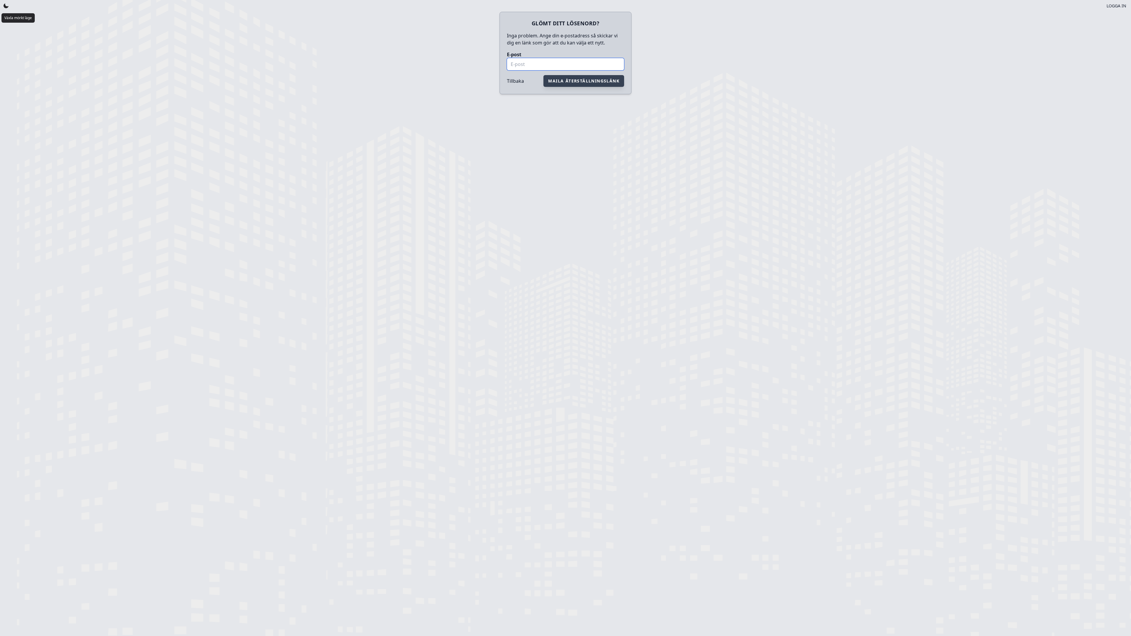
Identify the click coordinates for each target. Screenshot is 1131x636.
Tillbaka (515, 81)
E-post (514, 54)
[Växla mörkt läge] (6, 6)
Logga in (1116, 6)
